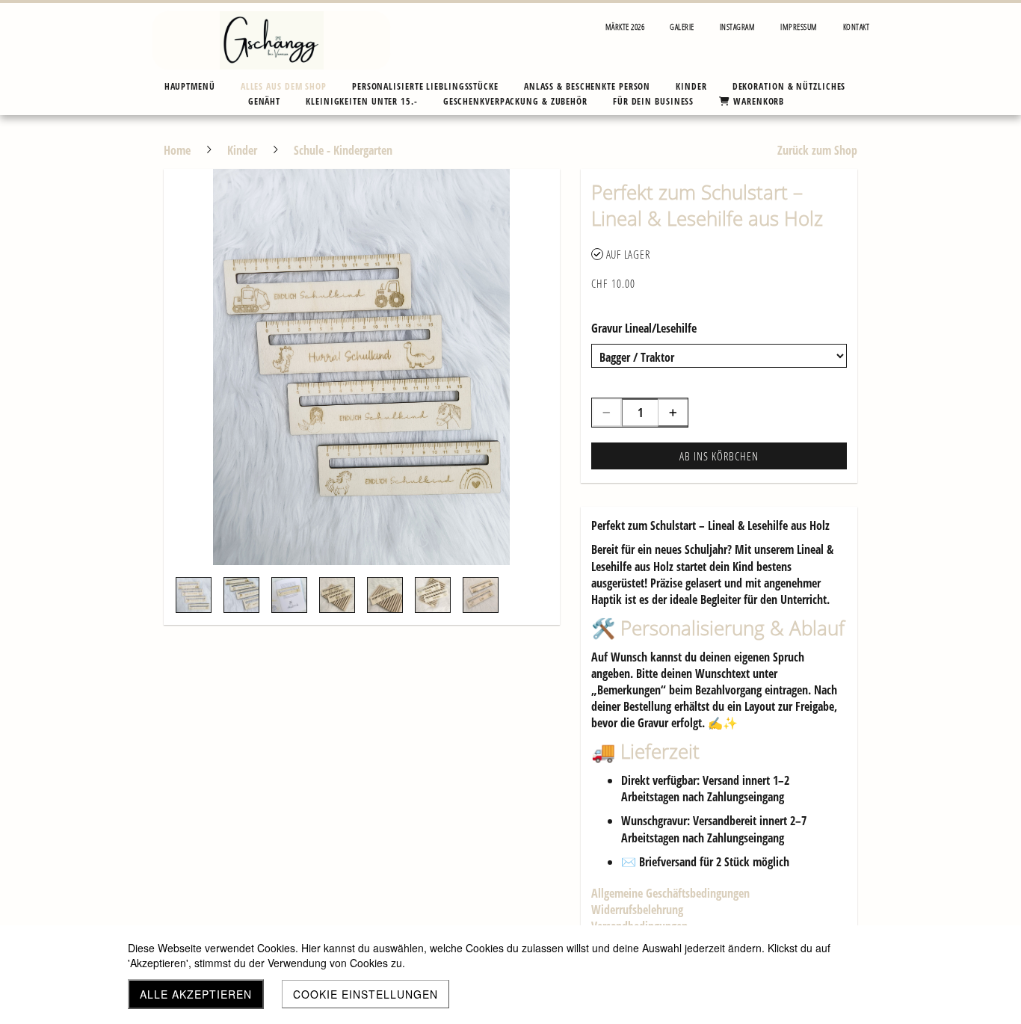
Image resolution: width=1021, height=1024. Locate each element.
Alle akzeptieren (196, 994)
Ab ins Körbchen (719, 455)
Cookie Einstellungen (365, 994)
